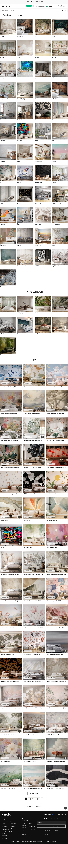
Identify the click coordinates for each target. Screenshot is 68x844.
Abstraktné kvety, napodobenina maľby (10, 440)
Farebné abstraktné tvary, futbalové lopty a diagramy (10, 387)
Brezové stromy (28, 547)
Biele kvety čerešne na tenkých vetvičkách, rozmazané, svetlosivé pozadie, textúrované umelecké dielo (56, 734)
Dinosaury (26, 387)
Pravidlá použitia (24, 833)
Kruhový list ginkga (52, 520)
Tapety (11, 831)
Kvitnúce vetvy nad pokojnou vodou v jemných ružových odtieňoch (10, 708)
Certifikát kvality (12, 827)
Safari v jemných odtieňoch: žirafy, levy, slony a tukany (33, 654)
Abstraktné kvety (5, 761)
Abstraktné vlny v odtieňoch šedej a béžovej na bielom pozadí (33, 681)
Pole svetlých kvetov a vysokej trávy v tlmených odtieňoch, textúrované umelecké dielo (33, 734)
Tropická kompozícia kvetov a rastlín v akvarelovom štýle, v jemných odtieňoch (56, 440)
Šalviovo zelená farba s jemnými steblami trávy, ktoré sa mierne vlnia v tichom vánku (10, 788)
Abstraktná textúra (52, 547)
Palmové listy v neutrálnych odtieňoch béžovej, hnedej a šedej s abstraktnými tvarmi (33, 574)
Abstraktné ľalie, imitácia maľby (9, 413)
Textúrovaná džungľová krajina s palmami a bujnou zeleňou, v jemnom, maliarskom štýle (10, 734)
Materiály (4, 826)
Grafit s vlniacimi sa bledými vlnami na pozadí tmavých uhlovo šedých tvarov (56, 788)
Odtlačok (24, 830)
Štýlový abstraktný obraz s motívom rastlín (10, 467)
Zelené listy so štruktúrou (7, 654)
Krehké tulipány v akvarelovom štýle (33, 627)
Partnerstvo (32, 829)
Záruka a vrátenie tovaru (13, 822)
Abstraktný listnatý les (30, 761)
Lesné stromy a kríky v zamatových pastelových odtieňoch (56, 708)
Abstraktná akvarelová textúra (55, 654)
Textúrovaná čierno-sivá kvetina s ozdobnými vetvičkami (33, 467)
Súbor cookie (32, 826)
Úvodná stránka (30, 806)
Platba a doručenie (4, 834)
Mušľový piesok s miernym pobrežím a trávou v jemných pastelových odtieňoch (33, 788)
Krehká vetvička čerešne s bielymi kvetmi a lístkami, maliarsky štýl (56, 574)
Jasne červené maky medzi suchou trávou (56, 467)
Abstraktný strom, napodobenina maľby (56, 413)
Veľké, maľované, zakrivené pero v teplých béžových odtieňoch (56, 681)
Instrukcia (4, 838)
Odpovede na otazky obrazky (6, 830)
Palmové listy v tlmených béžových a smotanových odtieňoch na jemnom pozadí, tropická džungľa (10, 601)
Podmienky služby (31, 822)
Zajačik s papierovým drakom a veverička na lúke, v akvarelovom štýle (10, 627)
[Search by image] (62, 10)
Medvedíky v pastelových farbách (55, 601)
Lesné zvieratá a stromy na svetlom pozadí (10, 494)
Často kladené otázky (5, 822)
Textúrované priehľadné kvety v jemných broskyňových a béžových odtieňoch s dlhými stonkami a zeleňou (10, 574)
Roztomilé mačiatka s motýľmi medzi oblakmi (56, 387)
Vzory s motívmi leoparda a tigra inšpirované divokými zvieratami (10, 681)
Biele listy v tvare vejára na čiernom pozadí (33, 494)
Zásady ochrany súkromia (24, 825)
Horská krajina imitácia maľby (32, 413)
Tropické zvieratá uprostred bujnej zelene (56, 494)
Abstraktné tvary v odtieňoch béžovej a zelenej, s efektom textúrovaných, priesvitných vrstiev (33, 601)
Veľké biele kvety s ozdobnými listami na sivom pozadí (33, 708)
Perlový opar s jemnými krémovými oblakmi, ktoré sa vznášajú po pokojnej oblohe (56, 761)
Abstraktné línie (5, 520)
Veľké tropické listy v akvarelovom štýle (33, 440)
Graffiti (3, 547)
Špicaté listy (27, 520)
